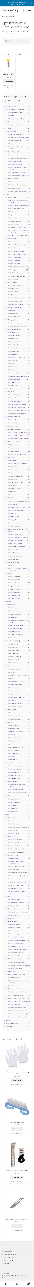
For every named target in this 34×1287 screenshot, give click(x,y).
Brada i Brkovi (12, 131)
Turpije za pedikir (15, 598)
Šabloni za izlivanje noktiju (18, 876)
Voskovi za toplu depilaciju (17, 413)
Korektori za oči (14, 753)
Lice (9, 666)
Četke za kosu (14, 313)
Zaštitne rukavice (15, 559)
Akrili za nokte (14, 858)
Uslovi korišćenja (9, 1251)
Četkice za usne (14, 650)
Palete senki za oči (15, 719)
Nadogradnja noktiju (14, 855)
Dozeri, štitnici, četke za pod (18, 245)
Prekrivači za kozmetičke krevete (19, 1011)
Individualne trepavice (16, 766)
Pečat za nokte (12, 918)
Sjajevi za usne (14, 808)
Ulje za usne (13, 811)
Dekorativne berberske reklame (19, 992)
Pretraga (17, 1284)
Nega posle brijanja (15, 140)
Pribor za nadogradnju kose (18, 326)
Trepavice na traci (15, 778)
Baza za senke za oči (16, 750)
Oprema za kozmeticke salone (16, 998)
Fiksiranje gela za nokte (17, 866)
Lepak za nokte (14, 869)
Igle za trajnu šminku (16, 125)
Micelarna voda (14, 473)
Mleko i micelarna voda (16, 789)
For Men (8, 128)
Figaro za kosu (14, 215)
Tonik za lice (13, 495)
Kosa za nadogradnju (16, 323)
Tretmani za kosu (15, 382)
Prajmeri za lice (14, 694)
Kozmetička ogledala (16, 614)
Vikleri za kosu (14, 279)
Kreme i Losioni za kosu (17, 348)
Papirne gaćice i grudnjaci (17, 546)
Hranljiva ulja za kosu (16, 342)
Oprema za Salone (11, 971)
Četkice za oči (14, 647)
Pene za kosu (14, 366)
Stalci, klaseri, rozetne (16, 946)
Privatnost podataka (10, 1254)
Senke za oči (13, 759)
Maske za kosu (14, 360)
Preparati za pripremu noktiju (18, 872)
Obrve (10, 722)
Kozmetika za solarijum (17, 435)
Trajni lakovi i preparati (14, 959)
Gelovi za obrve (14, 728)
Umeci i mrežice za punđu (17, 276)
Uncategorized (10, 1026)
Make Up (8, 601)
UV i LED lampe (14, 833)
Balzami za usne (15, 799)
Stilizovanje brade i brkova (17, 172)
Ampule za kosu (14, 332)
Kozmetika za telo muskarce (18, 191)
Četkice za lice (14, 644)
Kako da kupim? (8, 1257)
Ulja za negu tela (15, 526)
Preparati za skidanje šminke (18, 792)
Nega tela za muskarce (14, 188)
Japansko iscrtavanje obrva (16, 109)
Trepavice (11, 763)
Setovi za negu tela (15, 523)
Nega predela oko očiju (16, 476)
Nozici (12, 115)
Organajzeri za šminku (16, 625)
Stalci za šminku (15, 631)
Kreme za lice (14, 466)
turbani (8, 1020)
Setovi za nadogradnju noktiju (18, 882)
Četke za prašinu (15, 924)
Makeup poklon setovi (16, 716)
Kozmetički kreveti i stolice (18, 1007)
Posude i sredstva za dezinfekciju (19, 940)
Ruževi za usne (14, 805)
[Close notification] (31, 3)
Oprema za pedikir (15, 586)
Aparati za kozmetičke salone (16, 974)
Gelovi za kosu (14, 338)
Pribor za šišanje (15, 263)
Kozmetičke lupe (15, 977)
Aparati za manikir (13, 818)
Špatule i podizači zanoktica (18, 943)
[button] (9, 87)
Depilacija (11, 391)
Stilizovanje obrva (15, 741)
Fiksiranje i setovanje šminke (18, 675)
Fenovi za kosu (14, 212)
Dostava (6, 1263)
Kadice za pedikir (15, 576)
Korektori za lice (15, 688)
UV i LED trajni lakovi (16, 968)
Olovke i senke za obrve (17, 731)
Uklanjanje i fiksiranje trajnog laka (20, 965)
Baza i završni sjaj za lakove (18, 849)
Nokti (7, 814)
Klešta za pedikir (15, 579)
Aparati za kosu (12, 197)
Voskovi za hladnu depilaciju (18, 410)
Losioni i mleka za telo (16, 510)
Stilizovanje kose (15, 379)
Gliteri (12, 678)
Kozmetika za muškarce (15, 152)
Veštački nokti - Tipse (16, 888)
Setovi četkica (14, 663)
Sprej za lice (13, 491)
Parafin (12, 565)
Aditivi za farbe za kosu (16, 285)
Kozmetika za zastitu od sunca (19, 438)
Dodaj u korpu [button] (9, 81)
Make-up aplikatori (15, 656)
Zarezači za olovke (15, 638)
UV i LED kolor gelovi (16, 839)
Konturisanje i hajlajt (16, 684)
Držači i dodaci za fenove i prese (19, 205)
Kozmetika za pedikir (16, 583)
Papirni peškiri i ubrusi (16, 550)
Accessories (11, 604)
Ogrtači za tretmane (16, 543)
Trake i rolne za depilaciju (17, 407)
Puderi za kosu (14, 370)
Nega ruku (13, 513)
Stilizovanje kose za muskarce (18, 185)
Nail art (10, 896)
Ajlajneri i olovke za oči (16, 747)
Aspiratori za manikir (16, 821)
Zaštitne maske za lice (16, 556)
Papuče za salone (15, 553)
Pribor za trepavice (15, 772)
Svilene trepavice (15, 775)
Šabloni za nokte (15, 879)
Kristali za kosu (14, 351)
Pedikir (10, 573)
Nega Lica (11, 457)
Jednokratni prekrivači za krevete (19, 537)
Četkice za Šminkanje (14, 641)
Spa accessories (14, 445)
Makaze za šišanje (15, 316)
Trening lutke (14, 270)
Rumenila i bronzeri (16, 703)
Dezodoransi (13, 155)
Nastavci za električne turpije (18, 827)
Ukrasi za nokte (14, 906)
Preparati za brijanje (16, 144)
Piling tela (13, 520)
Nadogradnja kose (13, 320)
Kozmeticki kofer (15, 1004)
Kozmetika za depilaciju (17, 398)
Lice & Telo (9, 388)
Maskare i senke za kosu (17, 298)
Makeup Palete (12, 709)
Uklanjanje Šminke (13, 781)
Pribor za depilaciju (15, 401)
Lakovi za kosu (14, 354)
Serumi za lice (14, 485)
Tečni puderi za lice (15, 706)
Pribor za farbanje (15, 257)
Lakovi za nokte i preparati (15, 846)
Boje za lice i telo (15, 669)
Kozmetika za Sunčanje (14, 429)
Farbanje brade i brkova (16, 134)
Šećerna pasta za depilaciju (18, 404)
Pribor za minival (15, 260)
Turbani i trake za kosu (16, 273)
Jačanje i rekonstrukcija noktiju (19, 912)
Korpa (26, 1283)
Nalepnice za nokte (15, 899)
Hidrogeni (13, 295)
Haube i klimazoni (15, 218)
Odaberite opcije (17, 1177)
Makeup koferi (14, 617)
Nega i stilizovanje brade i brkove (19, 137)
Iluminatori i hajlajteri (16, 681)
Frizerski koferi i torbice (17, 251)
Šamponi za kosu (15, 373)
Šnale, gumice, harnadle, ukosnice (19, 266)
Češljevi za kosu (14, 310)
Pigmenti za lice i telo (16, 691)
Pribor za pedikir (15, 592)
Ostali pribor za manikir (17, 937)
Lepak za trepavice (15, 769)
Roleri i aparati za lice (16, 482)
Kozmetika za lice (15, 420)
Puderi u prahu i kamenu (17, 697)
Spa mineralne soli (15, 448)
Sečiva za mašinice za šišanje (18, 227)
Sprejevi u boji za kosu (16, 304)
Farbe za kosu (14, 291)
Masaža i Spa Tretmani (14, 441)
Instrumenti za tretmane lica (18, 463)
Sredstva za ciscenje (16, 1014)
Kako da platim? (8, 1260)
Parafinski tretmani (13, 562)
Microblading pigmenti (16, 112)
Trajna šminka (14, 986)
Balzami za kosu (15, 335)
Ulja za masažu (14, 451)
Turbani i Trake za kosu (16, 634)
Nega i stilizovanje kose (15, 329)
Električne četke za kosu (17, 208)
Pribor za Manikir (13, 921)
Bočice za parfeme (15, 608)
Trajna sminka (12, 122)
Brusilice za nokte (15, 824)
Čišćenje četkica (14, 653)
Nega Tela (11, 498)
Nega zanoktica (14, 915)
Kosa (7, 194)
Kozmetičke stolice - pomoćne (19, 1001)
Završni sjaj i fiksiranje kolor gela (19, 843)
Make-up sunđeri (15, 659)
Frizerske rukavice (15, 248)
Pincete (12, 734)
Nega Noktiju (12, 909)
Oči (9, 744)
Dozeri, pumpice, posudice (17, 931)
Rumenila (13, 700)
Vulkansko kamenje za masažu (18, 454)
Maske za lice (14, 470)
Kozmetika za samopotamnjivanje (20, 432)
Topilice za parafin (15, 595)
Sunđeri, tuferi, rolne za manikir (19, 949)
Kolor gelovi (11, 836)
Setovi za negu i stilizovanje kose (19, 376)
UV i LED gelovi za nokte (17, 885)
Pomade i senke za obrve (17, 738)
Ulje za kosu (13, 385)
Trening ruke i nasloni (16, 952)
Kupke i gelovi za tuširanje (17, 507)
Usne (9, 796)
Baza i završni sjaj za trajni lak (18, 962)
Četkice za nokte (15, 927)
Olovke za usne (14, 802)
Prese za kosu (14, 224)
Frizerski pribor (12, 238)
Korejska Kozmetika (14, 416)
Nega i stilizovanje (13, 178)
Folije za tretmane (15, 534)
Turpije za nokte (15, 956)
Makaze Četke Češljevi (14, 307)
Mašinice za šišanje (15, 221)
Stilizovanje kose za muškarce (18, 175)
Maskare (12, 756)
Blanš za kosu (14, 288)
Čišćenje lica (13, 460)
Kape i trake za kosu (16, 540)
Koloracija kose (12, 282)
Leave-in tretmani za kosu (17, 357)
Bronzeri (12, 672)
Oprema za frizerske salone (16, 989)
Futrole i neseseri (15, 611)
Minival (12, 363)
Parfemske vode (14, 516)
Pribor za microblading (16, 119)
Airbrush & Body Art (11, 106)
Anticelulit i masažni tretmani (18, 501)
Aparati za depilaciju (16, 395)
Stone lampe (14, 830)
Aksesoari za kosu (15, 242)
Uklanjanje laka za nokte (17, 852)
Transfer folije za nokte (17, 902)
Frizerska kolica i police (17, 995)
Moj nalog (5, 1284)
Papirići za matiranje (16, 628)
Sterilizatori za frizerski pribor (19, 235)
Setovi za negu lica (15, 488)
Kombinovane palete (16, 713)
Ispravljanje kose (15, 345)
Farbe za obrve (14, 725)
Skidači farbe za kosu (16, 301)
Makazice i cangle (15, 934)
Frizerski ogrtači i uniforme (18, 254)
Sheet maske (14, 423)
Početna (6, 16)
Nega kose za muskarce (17, 182)
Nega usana (13, 479)
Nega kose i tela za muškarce (18, 158)
